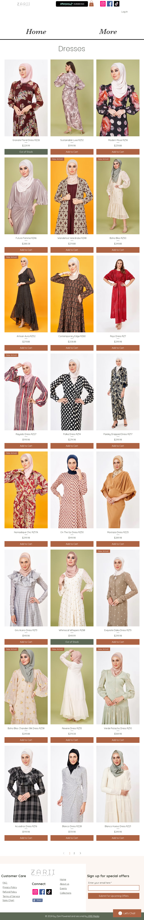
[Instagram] (103, 3)
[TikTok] (116, 3)
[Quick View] (26, 97)
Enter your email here (99, 883)
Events (63, 888)
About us (64, 884)
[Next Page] (80, 853)
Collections (65, 893)
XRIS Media (93, 916)
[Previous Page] (63, 853)
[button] (91, 3)
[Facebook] (109, 3)
